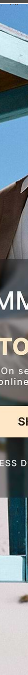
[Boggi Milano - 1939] (14, 4)
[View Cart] (26, 5)
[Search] (23, 5)
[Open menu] (2, 5)
